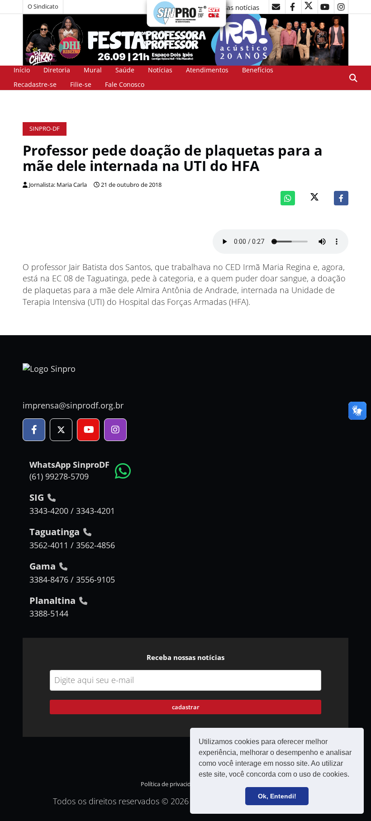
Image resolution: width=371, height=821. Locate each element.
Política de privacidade (171, 784)
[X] (308, 7)
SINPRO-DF (44, 129)
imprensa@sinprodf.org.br (73, 405)
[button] (352, 775)
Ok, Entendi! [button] (277, 796)
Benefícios (257, 70)
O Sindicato (43, 6)
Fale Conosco (124, 84)
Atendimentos (207, 70)
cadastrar (186, 707)
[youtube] (325, 7)
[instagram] (341, 7)
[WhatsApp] (288, 198)
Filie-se (80, 84)
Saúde (124, 70)
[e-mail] (276, 7)
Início (22, 70)
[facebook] (292, 7)
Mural (93, 70)
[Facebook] (341, 198)
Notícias (160, 70)
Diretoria (56, 70)
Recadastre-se (35, 84)
